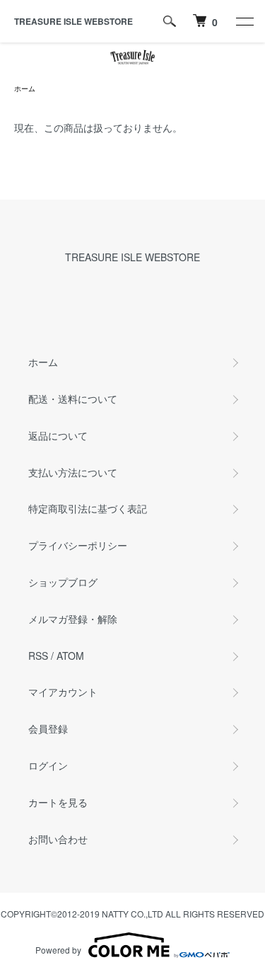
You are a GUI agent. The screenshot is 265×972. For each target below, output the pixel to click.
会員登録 (48, 728)
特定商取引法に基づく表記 (87, 508)
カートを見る (58, 802)
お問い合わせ (58, 839)
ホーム (24, 88)
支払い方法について (72, 472)
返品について (58, 435)
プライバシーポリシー (77, 545)
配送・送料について (72, 398)
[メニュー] (244, 21)
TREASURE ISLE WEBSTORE (73, 21)
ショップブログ (63, 582)
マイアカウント (63, 692)
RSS (38, 655)
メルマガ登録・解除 (72, 619)
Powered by (58, 950)
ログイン (48, 765)
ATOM (70, 655)
